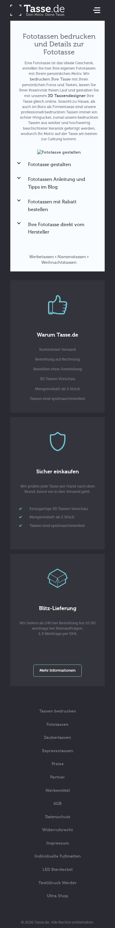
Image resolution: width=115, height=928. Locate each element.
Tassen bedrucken (57, 711)
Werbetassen (41, 256)
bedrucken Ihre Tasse (50, 79)
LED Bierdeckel (57, 869)
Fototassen (57, 724)
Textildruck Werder (57, 882)
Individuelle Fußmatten (57, 856)
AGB (57, 803)
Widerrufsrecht (57, 829)
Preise (58, 763)
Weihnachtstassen (59, 262)
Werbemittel (57, 790)
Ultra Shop (57, 895)
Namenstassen (72, 256)
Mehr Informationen (57, 670)
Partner (57, 777)
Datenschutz (57, 816)
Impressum (57, 843)
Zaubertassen (57, 737)
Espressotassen (57, 750)
